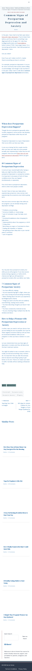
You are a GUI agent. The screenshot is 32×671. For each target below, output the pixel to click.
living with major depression (10, 37)
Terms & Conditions (11, 669)
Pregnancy (20, 395)
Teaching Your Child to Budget (7, 403)
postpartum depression (8, 395)
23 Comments (11, 484)
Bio (4, 385)
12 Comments (11, 586)
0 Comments (11, 452)
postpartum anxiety (17, 392)
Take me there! (24, 638)
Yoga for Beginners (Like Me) (13, 481)
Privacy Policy (23, 669)
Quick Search (8, 634)
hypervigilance (21, 43)
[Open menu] (28, 2)
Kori (17, 29)
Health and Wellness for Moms (16, 12)
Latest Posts (12, 385)
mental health (6, 392)
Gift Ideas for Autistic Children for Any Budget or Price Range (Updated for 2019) (24, 406)
